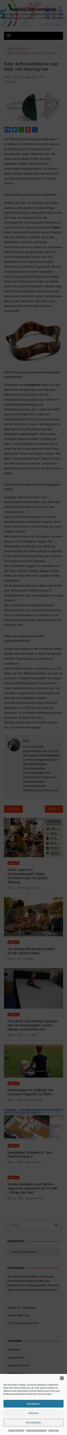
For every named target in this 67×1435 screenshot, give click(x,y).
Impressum (53, 1430)
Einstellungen (33, 1422)
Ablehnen (33, 1413)
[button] (62, 1378)
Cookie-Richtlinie (16, 1430)
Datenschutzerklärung (36, 1430)
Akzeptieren (33, 1403)
